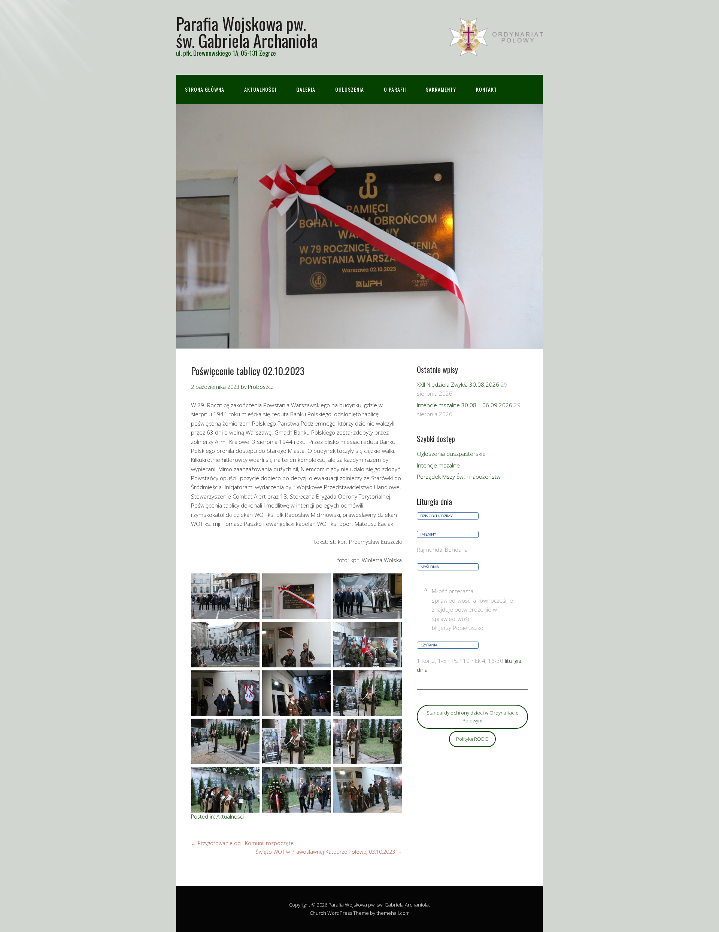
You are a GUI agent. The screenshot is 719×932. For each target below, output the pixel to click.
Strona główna (204, 89)
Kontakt (486, 89)
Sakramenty (441, 89)
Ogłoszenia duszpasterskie (451, 453)
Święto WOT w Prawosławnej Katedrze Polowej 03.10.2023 (329, 851)
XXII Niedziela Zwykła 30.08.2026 (458, 384)
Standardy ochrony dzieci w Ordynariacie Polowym (473, 716)
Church (318, 913)
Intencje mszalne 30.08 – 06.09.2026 (464, 405)
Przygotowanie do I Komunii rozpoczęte (242, 843)
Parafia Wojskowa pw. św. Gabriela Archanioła (247, 32)
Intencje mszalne (438, 465)
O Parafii (395, 89)
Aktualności (260, 89)
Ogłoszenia (349, 89)
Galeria (305, 89)
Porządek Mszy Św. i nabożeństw (459, 476)
